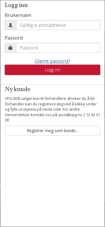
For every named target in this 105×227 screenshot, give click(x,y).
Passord (14, 37)
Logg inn (52, 69)
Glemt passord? (52, 61)
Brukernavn (18, 15)
